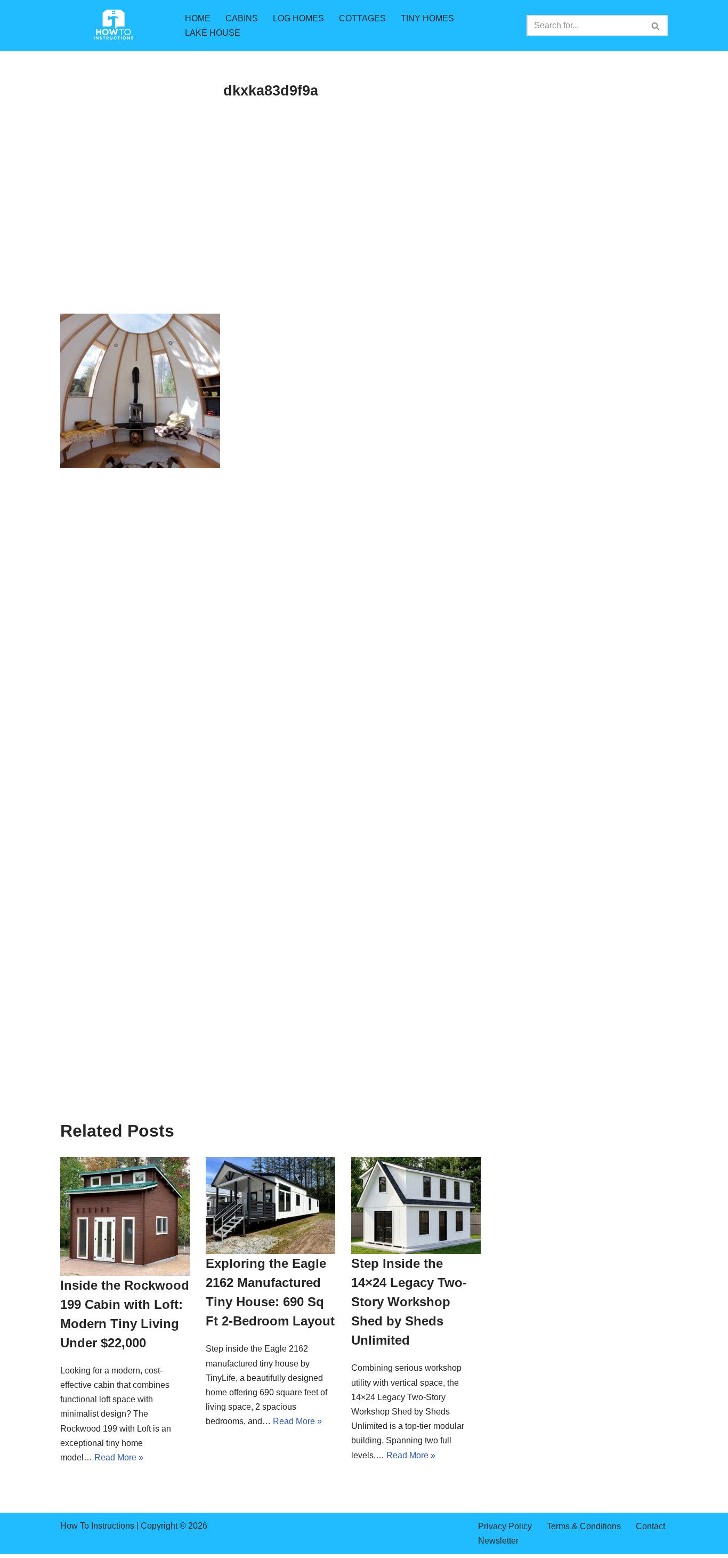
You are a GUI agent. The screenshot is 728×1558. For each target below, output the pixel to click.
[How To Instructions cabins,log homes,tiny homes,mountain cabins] (113, 26)
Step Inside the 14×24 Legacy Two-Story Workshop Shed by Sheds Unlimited (409, 1301)
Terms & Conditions (584, 1526)
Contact (650, 1526)
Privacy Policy (505, 1526)
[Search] (656, 25)
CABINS (241, 18)
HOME (198, 18)
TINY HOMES (427, 18)
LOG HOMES (298, 18)
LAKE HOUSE (212, 32)
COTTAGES (362, 18)
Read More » (118, 1457)
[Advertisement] (270, 234)
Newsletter (498, 1540)
